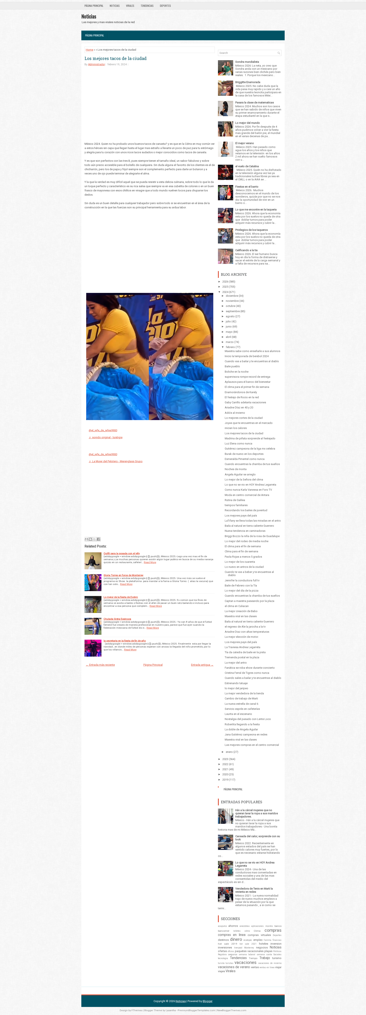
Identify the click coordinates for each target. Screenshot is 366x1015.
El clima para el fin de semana (243, 546)
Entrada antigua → (202, 664)
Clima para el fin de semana (241, 551)
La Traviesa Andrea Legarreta (242, 647)
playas (268, 951)
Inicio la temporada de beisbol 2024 (247, 356)
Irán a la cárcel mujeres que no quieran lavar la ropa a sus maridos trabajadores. (256, 813)
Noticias (115, 5)
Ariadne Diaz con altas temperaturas (247, 631)
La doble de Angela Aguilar (241, 729)
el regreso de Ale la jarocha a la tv (245, 626)
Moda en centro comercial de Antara (247, 495)
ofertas (222, 951)
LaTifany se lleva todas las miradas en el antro (253, 520)
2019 (225, 779)
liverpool (238, 947)
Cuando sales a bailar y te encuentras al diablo (253, 677)
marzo (230, 342)
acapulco (222, 926)
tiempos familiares (236, 505)
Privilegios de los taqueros (251, 229)
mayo (229, 331)
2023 (225, 759)
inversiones (225, 947)
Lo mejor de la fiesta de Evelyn (121, 597)
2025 (225, 286)
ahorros (233, 925)
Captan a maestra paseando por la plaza (249, 601)
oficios (231, 951)
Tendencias (147, 5)
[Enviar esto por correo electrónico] (86, 539)
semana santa (264, 954)
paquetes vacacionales (249, 951)
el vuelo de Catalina (247, 166)
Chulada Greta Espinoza (117, 618)
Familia (267, 940)
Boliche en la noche (236, 371)
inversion (275, 943)
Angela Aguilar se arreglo (240, 474)
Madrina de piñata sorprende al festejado (250, 438)
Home (89, 49)
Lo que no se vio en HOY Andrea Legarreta (250, 484)
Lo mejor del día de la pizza (241, 590)
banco (277, 925)
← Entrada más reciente (100, 664)
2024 (225, 292)
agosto (230, 316)
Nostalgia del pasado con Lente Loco (248, 719)
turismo (276, 958)
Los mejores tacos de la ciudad (116, 58)
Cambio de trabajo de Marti (241, 698)
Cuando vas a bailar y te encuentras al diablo (252, 361)
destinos (223, 939)
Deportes (165, 5)
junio (229, 326)
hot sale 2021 (248, 944)
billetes (237, 931)
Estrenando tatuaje (236, 683)
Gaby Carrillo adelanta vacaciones (245, 402)
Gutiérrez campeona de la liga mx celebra (250, 448)
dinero (236, 939)
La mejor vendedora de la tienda (244, 693)
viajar (278, 967)
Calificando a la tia (246, 250)
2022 (225, 764)
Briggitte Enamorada (247, 82)
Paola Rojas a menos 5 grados (243, 556)
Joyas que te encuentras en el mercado (249, 423)
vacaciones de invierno (269, 963)
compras (273, 930)
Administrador (96, 64)
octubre (230, 306)
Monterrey (249, 947)
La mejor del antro (236, 662)
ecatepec (248, 940)
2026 (225, 281)
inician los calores (236, 428)
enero (229, 751)
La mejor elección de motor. (242, 636)
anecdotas (245, 926)
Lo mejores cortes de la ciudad (244, 417)
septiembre (233, 311)
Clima (257, 930)
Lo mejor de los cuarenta (240, 561)
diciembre (232, 295)
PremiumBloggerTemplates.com (196, 1010)
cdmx (247, 931)
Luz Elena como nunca (238, 443)
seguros (232, 954)
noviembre (232, 300)
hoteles (263, 943)
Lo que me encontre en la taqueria (256, 209)
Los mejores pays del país (241, 515)
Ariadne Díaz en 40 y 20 (239, 407)
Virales (130, 5)
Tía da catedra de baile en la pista (245, 652)
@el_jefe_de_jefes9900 (103, 430)
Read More (150, 562)
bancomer (223, 930)
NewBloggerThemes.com (231, 1010)
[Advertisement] (150, 102)
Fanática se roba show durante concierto (250, 667)
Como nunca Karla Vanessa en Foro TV (248, 489)
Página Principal (94, 5)
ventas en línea (266, 967)
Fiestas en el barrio (246, 186)
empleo (258, 939)
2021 (225, 769)
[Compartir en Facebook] (98, 539)
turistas (229, 963)
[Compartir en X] (94, 539)
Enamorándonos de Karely (241, 392)
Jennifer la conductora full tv (242, 580)
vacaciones (245, 962)
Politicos (277, 951)
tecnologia (223, 958)
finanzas (277, 940)
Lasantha (171, 1010)
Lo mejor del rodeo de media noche (246, 541)
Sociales (277, 954)
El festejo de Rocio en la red (242, 397)
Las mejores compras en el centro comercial (252, 744)
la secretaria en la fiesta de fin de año (125, 640)
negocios (262, 947)
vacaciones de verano (234, 967)
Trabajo (264, 958)
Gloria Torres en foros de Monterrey (123, 575)
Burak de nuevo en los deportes (244, 453)
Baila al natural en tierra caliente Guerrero (249, 525)
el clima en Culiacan (237, 606)
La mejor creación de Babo (241, 611)
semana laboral (247, 954)
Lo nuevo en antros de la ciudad (244, 566)
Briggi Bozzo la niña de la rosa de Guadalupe (252, 536)
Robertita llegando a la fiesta (242, 724)
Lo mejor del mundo (247, 122)
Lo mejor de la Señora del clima (244, 479)
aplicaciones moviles (262, 926)
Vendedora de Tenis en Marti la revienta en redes (254, 890)
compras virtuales (259, 935)
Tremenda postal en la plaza (242, 657)
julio (228, 321)
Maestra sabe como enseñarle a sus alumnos (252, 351)
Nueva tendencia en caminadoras (245, 530)
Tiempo (253, 958)
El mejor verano (244, 143)
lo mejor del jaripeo (236, 688)
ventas (255, 967)
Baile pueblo (232, 366)
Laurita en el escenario (238, 714)
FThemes (137, 1010)
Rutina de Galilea (235, 500)
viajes (221, 971)
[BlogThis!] (90, 539)
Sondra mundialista (247, 61)
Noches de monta (236, 469)
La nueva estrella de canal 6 (241, 703)
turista (221, 963)
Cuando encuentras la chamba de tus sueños (252, 464)
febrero (230, 347)
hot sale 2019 (227, 943)
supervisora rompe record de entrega (247, 376)
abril (228, 336)
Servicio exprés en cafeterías (242, 708)
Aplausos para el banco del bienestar (247, 381)
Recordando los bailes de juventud (246, 510)
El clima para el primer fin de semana (247, 386)
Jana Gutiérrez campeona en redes (246, 734)
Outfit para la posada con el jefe (122, 553)
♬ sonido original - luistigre (105, 437)
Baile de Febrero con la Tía (241, 585)
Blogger (207, 1001)
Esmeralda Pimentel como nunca (245, 459)
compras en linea (231, 935)
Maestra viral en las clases (241, 616)
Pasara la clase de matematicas (254, 102)
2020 (225, 774)
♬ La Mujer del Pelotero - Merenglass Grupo (116, 461)
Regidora (222, 954)
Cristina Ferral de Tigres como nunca (247, 672)
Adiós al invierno (235, 412)
